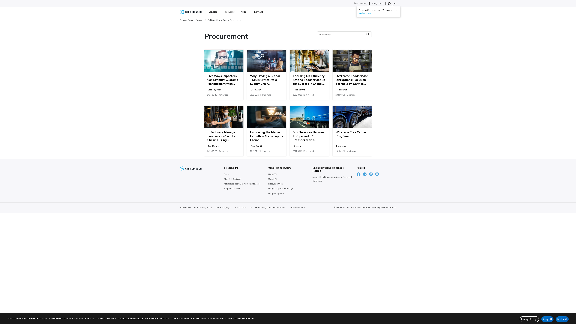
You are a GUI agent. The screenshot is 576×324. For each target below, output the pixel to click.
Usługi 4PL (272, 179)
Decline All (562, 319)
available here (365, 13)
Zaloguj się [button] (377, 3)
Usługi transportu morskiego (280, 188)
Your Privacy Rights (223, 207)
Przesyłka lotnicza (275, 184)
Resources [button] (229, 11)
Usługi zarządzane (276, 193)
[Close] (396, 10)
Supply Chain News (232, 188)
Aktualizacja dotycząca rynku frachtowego (242, 184)
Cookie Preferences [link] (297, 207)
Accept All (547, 319)
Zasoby (198, 20)
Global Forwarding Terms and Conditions (267, 207)
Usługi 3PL (272, 174)
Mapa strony (185, 207)
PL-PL (394, 3)
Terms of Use (240, 207)
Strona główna (186, 20)
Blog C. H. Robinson (232, 179)
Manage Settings (529, 319)
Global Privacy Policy (203, 207)
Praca (226, 174)
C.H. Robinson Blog (212, 20)
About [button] (244, 11)
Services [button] (213, 11)
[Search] (367, 34)
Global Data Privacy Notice (131, 318)
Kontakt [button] (259, 11)
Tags (225, 20)
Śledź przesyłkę (360, 3)
